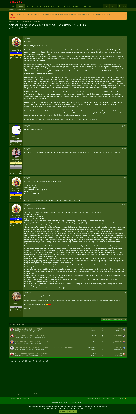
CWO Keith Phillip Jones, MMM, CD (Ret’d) (31, 353)
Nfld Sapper (14, 28)
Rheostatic (18, 343)
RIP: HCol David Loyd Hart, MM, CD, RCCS (31, 341)
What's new (48, 6)
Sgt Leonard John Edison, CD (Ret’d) (29, 329)
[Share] (122, 38)
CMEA (30, 41)
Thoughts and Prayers (36, 331)
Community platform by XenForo (68, 402)
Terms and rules (100, 398)
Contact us (90, 398)
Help (116, 398)
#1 (125, 38)
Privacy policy (110, 398)
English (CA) (25, 398)
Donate (38, 6)
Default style (15, 398)
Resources (75, 6)
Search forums (21, 9)
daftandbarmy (118, 349)
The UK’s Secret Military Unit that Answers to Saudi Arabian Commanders (44, 347)
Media (66, 6)
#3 (125, 149)
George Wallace (19, 337)
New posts (12, 9)
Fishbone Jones (118, 337)
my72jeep (119, 330)
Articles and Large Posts (40, 349)
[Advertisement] (32, 33)
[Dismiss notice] (125, 14)
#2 (125, 126)
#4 (125, 178)
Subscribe (29, 6)
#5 (125, 205)
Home (13, 6)
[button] (53, 6)
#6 (125, 292)
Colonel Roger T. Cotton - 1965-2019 (29, 335)
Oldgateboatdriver (117, 343)
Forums (20, 6)
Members (87, 6)
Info (57, 6)
